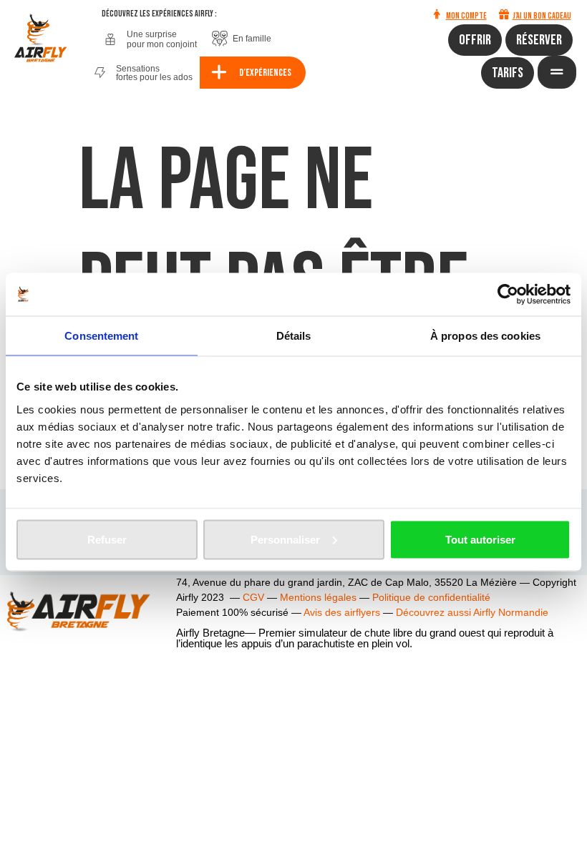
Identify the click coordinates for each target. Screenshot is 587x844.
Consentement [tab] (101, 336)
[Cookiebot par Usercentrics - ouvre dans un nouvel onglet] (508, 294)
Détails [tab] (293, 336)
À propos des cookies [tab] (485, 336)
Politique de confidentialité (431, 597)
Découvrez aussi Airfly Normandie (472, 612)
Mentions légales (318, 597)
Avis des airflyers (342, 612)
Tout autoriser (480, 539)
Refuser (107, 539)
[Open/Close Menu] (557, 72)
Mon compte (466, 16)
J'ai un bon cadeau (542, 16)
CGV (253, 597)
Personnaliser (285, 539)
